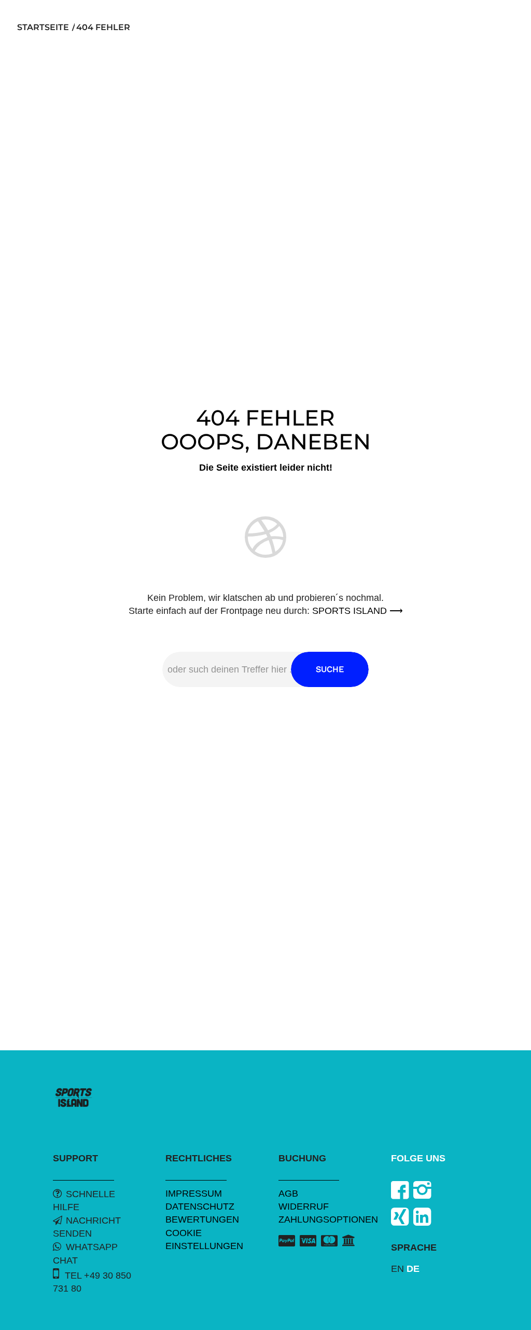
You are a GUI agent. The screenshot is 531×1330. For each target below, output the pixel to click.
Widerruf (303, 1206)
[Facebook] (400, 1190)
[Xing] (400, 1216)
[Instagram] (422, 1190)
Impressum (193, 1193)
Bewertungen (202, 1219)
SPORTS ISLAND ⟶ (357, 611)
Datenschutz (199, 1206)
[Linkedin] (422, 1216)
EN (397, 1269)
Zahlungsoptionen (328, 1219)
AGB (288, 1193)
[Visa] (308, 1241)
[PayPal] (286, 1241)
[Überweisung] (348, 1240)
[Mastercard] (329, 1241)
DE (413, 1269)
